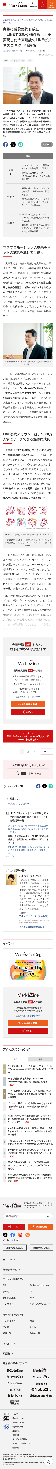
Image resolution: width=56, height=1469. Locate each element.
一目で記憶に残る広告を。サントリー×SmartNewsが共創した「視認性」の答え (27, 1080)
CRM (5, 61)
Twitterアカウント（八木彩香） (34, 916)
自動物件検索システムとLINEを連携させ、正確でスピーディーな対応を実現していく (36, 228)
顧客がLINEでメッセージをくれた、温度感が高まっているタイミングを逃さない (36, 202)
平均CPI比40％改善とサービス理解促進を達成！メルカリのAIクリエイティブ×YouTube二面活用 (29, 1165)
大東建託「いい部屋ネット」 (21, 803)
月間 (40, 1059)
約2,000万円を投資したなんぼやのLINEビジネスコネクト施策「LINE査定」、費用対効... (29, 850)
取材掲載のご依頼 (41, 1247)
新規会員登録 (29, 703)
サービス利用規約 (19, 1439)
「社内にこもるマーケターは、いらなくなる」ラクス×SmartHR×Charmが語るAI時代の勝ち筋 (30, 1142)
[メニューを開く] (4, 4)
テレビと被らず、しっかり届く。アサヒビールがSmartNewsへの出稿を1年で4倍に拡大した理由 (30, 1069)
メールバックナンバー (29, 696)
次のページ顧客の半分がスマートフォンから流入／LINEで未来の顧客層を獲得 (28, 736)
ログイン (29, 712)
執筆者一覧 (35, 1332)
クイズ (33, 1326)
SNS (32, 1297)
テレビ (6, 1291)
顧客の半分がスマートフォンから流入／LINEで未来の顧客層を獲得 (35, 191)
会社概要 (16, 1435)
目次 (28, 155)
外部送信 (16, 1447)
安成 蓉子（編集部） (11, 50)
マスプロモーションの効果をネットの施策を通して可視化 (35, 167)
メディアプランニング (40, 1303)
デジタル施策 (9, 1297)
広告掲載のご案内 (14, 1247)
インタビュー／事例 (17, 61)
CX (31, 1291)
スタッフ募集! (18, 1422)
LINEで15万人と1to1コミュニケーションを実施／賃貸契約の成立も (36, 217)
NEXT (46, 751)
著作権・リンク (18, 1418)
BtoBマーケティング (39, 1285)
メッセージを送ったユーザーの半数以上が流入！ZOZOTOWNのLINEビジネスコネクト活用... (28, 828)
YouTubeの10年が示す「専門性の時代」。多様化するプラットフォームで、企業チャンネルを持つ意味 (30, 1131)
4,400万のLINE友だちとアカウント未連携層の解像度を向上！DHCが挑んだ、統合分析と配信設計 (30, 1177)
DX (4, 1285)
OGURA (27, 50)
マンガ (6, 1326)
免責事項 (16, 1430)
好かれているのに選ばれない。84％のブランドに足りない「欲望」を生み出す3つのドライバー (30, 1151)
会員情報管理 (17, 1426)
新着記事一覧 (10, 1269)
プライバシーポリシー (21, 1443)
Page (10, 196)
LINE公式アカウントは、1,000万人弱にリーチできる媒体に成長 (36, 175)
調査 (32, 1320)
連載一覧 (7, 1332)
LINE (30, 61)
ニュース (8, 1260)
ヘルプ (15, 1414)
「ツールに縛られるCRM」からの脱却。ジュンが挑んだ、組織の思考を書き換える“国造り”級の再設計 (30, 1094)
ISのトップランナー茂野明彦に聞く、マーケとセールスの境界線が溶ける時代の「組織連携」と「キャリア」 (30, 1118)
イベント (8, 1343)
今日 (15, 1059)
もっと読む (11, 856)
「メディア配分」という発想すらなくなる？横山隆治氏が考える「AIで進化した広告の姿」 (30, 1105)
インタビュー (9, 1320)
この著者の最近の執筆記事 (32, 926)
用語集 (6, 1353)
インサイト (8, 1303)
